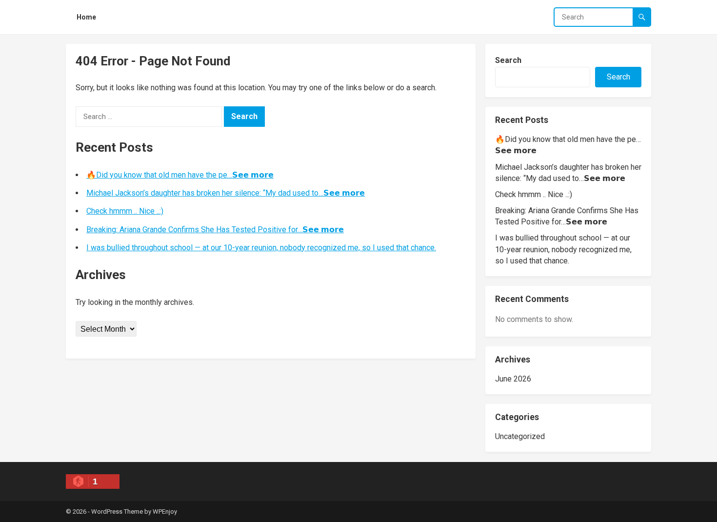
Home (86, 17)
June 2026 (513, 378)
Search (508, 60)
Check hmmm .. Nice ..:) (124, 211)
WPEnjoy (165, 511)
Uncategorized (520, 436)
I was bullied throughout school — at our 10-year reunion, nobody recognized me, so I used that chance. (261, 247)
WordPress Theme (117, 511)
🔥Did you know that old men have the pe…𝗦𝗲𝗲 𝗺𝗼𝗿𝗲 (180, 175)
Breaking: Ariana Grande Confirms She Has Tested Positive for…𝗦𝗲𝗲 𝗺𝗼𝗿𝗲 (215, 229)
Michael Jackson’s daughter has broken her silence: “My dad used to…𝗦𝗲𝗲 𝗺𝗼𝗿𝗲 (225, 193)
